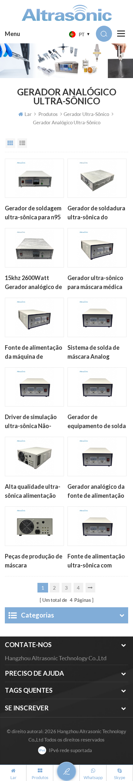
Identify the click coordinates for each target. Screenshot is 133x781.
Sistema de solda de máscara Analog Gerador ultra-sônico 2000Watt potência (95, 352)
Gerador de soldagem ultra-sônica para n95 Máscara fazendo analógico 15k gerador (34, 213)
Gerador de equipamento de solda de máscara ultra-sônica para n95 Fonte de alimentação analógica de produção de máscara (96, 422)
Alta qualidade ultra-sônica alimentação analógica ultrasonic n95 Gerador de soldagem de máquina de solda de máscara (33, 491)
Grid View (10, 143)
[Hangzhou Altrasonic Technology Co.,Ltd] (67, 13)
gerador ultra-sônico (86, 114)
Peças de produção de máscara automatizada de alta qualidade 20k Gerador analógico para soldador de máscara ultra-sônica (33, 561)
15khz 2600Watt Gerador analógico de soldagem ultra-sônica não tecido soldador (34, 283)
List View (22, 143)
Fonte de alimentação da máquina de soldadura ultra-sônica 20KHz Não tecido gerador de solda (33, 352)
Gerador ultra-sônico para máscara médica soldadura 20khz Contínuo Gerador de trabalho (95, 283)
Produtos (48, 114)
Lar (28, 114)
